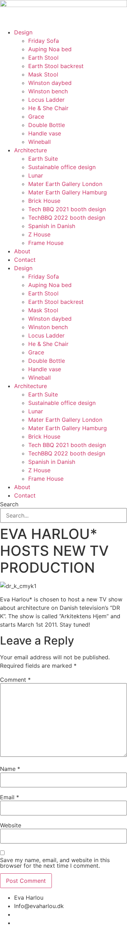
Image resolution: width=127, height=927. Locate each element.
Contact (25, 259)
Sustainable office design (62, 167)
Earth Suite (43, 158)
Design (23, 32)
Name (10, 769)
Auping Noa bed (50, 49)
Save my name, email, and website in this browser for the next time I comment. (55, 862)
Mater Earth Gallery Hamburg (67, 192)
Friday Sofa (43, 40)
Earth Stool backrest (56, 65)
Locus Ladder (46, 99)
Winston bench (48, 91)
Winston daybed (50, 82)
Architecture (30, 150)
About (22, 251)
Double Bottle (46, 124)
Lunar (35, 175)
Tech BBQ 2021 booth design (67, 209)
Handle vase (44, 133)
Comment (15, 679)
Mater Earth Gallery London (65, 183)
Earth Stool (43, 57)
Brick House (44, 200)
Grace (36, 116)
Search (9, 504)
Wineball (39, 141)
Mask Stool (43, 74)
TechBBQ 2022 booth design (66, 217)
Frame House (46, 242)
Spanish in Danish (51, 225)
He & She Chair (48, 108)
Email (9, 797)
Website (10, 825)
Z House (39, 234)
